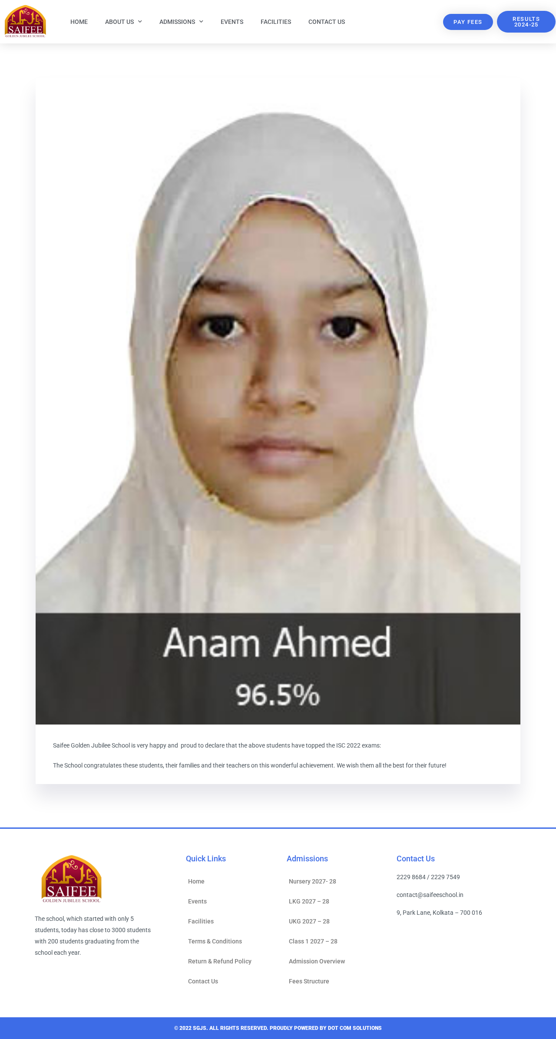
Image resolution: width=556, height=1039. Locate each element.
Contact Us (326, 21)
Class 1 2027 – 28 (313, 941)
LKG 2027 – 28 (309, 901)
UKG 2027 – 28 (309, 921)
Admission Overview (317, 961)
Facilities (276, 21)
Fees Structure (309, 981)
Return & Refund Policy (220, 961)
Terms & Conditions (215, 941)
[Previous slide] (63, 401)
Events (232, 21)
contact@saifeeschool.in (430, 894)
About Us (119, 21)
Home (79, 21)
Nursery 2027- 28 (312, 881)
